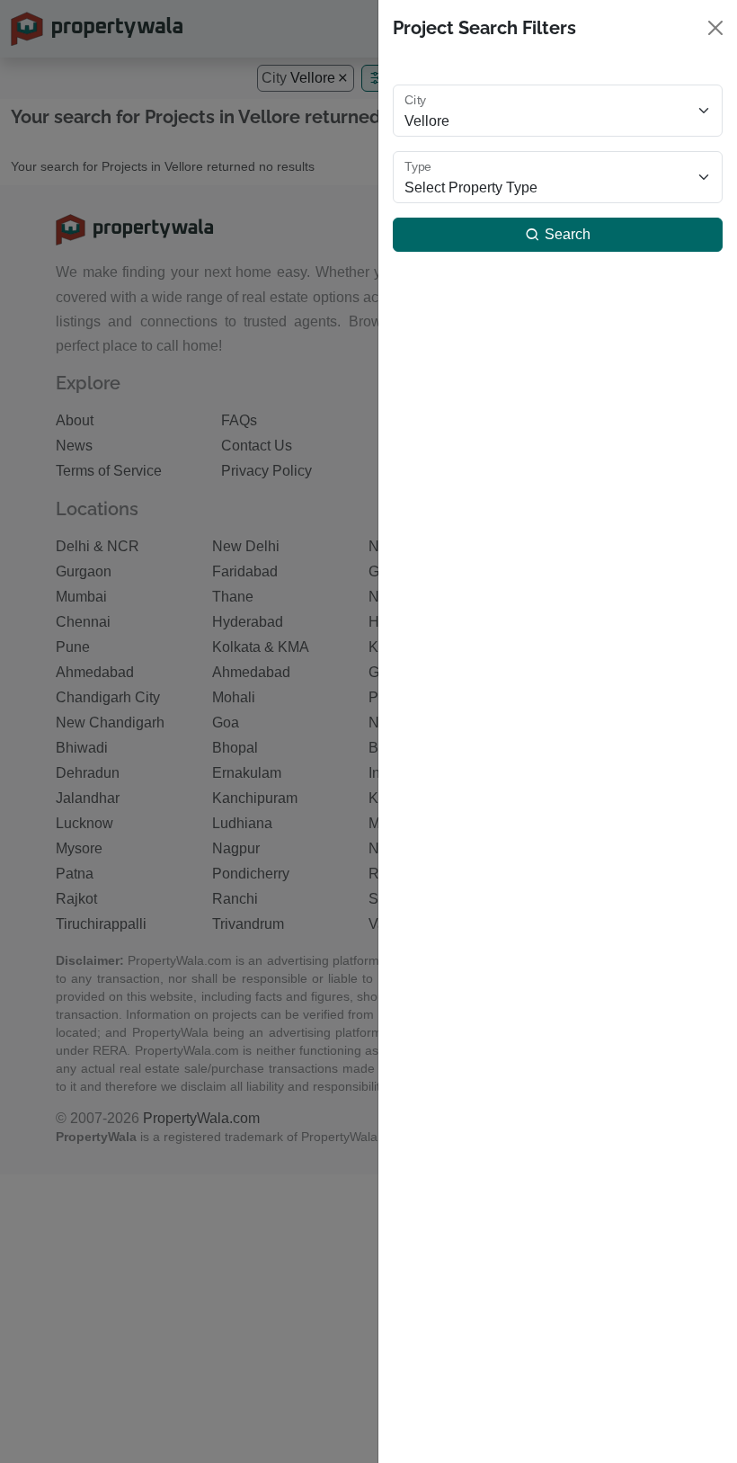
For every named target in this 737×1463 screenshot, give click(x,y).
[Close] (715, 27)
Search (565, 234)
